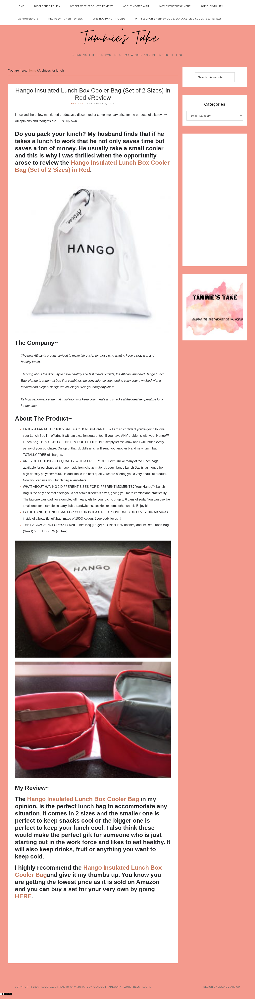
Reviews (77, 103)
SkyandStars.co (229, 987)
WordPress (132, 987)
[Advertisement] (93, 934)
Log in (146, 987)
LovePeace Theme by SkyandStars (64, 987)
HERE (23, 896)
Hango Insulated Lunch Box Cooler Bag (84, 799)
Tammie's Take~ (127, 38)
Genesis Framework (107, 987)
